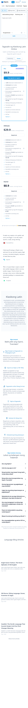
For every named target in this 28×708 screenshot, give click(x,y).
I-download (19, 6)
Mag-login (24, 2)
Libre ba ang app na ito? (9, 468)
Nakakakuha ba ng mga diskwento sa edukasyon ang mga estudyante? (13, 497)
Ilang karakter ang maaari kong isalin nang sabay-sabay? (13, 473)
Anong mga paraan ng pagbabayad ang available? (12, 485)
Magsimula (14, 191)
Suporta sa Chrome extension (13, 109)
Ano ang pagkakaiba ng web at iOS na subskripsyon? (13, 521)
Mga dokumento (22, 10)
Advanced (17, 2)
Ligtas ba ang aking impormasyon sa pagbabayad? (13, 491)
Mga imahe (12, 10)
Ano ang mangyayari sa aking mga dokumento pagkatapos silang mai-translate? (12, 504)
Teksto (5, 10)
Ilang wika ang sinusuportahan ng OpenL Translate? (12, 479)
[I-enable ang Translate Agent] (21, 32)
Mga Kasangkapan (10, 6)
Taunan (19, 58)
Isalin (3, 6)
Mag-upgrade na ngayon (14, 78)
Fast (13, 2)
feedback (5, 528)
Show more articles (14, 639)
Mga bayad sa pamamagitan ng (10, 225)
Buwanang (10, 58)
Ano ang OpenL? (7, 464)
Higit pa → (8, 218)
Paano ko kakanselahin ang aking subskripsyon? (12, 511)
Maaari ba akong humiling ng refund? (13, 516)
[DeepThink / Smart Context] (24, 32)
